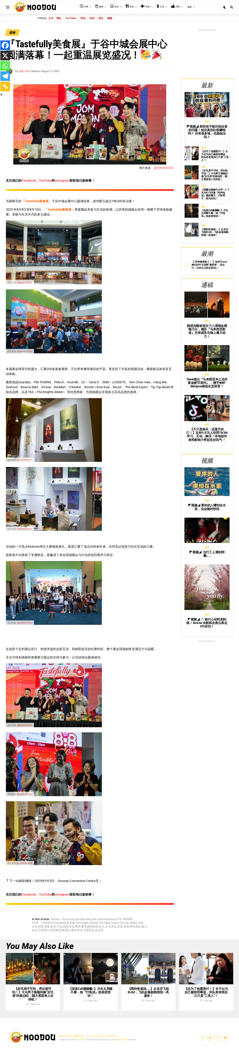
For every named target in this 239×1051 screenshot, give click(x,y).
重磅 (74, 930)
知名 (35, 930)
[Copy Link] (5, 86)
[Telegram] (5, 76)
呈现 (59, 926)
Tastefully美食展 (64, 923)
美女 (101, 18)
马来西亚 (88, 930)
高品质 (99, 930)
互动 (35, 926)
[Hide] (1, 94)
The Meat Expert (109, 923)
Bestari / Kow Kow (62, 919)
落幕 (61, 930)
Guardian (79, 919)
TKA (140, 923)
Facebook (29, 180)
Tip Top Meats (128, 923)
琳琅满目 (135, 926)
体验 (47, 926)
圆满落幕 (92, 926)
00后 (92, 18)
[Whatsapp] (5, 66)
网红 (59, 18)
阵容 (80, 930)
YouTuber (70, 18)
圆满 (84, 926)
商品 (71, 926)
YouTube (45, 180)
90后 (83, 18)
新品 (120, 926)
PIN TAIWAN (124, 919)
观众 (68, 930)
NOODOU (81, 1039)
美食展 (54, 930)
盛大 (144, 926)
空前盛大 (43, 930)
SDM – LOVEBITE (43, 923)
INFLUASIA (122, 1039)
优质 (41, 926)
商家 (77, 926)
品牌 (65, 926)
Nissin (112, 919)
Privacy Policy (111, 1036)
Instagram (62, 180)
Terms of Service (95, 1036)
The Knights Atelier (87, 923)
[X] (5, 55)
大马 (50, 18)
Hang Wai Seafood (96, 919)
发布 (53, 926)
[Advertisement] (207, 53)
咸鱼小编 (24, 71)
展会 (114, 926)
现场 (126, 926)
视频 (109, 18)
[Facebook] (5, 45)
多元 (101, 926)
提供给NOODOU (164, 168)
